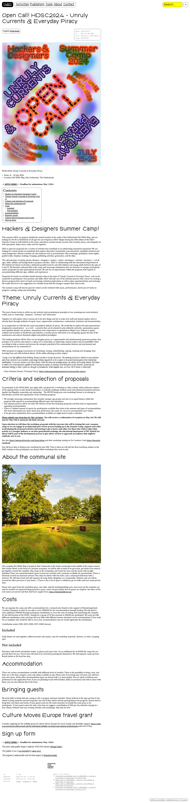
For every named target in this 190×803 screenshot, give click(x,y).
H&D (8, 4)
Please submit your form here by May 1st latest (22, 418)
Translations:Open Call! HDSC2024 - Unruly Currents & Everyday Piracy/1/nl (75, 788)
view (18, 781)
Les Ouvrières (24, 751)
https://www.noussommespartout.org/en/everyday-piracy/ (62, 372)
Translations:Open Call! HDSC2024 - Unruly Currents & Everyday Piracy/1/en (75, 777)
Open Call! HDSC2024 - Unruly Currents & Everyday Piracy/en (74, 781)
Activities (22, 4)
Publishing (37, 4)
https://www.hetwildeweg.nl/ (60, 592)
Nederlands (14, 31)
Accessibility (172, 800)
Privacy (183, 800)
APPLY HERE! (11, 184)
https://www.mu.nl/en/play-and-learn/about (27, 441)
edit (35, 781)
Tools (49, 4)
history (27, 781)
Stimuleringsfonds (50, 755)
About (58, 4)
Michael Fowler (56, 747)
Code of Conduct (157, 800)
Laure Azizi (36, 751)
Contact (68, 4)
